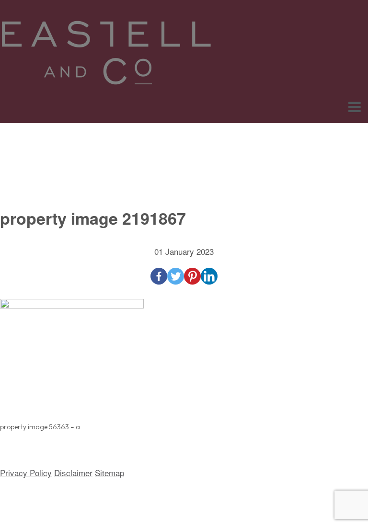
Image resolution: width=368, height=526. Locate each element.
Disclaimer (73, 473)
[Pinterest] (192, 276)
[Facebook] (158, 276)
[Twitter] (175, 276)
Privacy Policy (26, 473)
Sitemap (109, 473)
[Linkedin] (209, 276)
